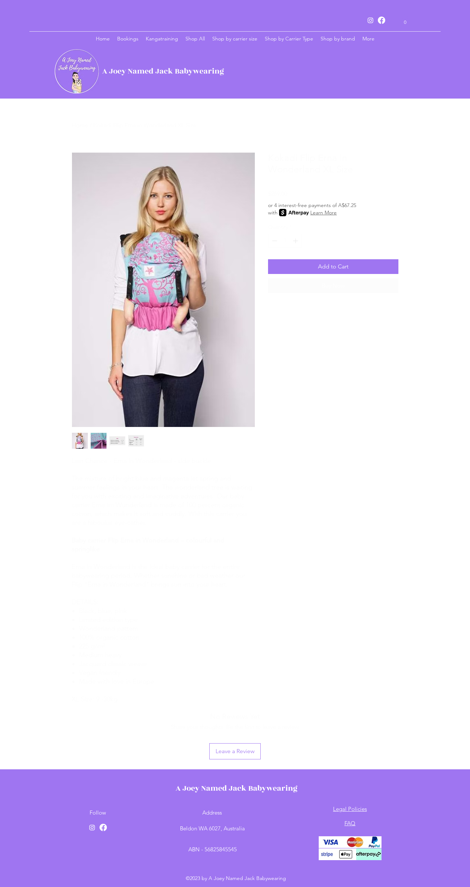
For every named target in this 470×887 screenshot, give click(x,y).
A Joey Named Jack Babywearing (163, 71)
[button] (405, 20)
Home (80, 125)
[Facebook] (381, 20)
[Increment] (296, 240)
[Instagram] (370, 20)
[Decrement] (273, 240)
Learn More (323, 212)
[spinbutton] (285, 240)
